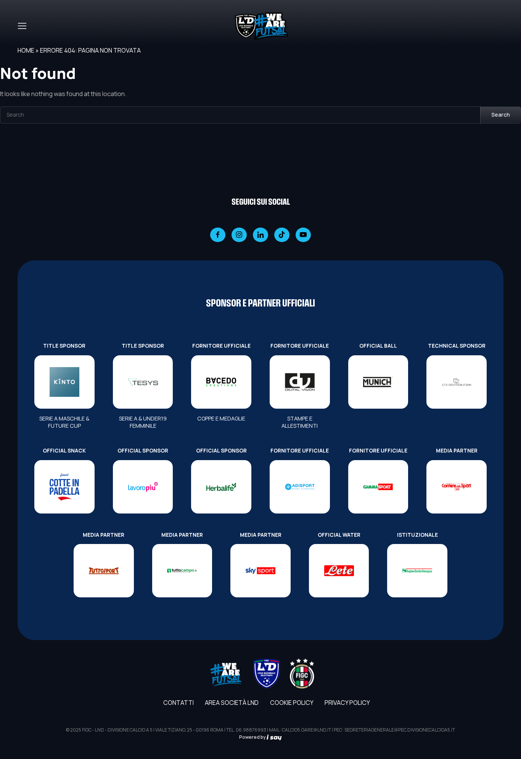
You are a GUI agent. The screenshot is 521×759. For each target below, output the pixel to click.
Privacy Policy (347, 702)
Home (26, 50)
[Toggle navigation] (21, 26)
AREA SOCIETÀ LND (232, 702)
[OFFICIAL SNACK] (64, 486)
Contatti (178, 702)
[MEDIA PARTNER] (456, 486)
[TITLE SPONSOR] (64, 382)
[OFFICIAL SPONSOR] (143, 486)
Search (500, 114)
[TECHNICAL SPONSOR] (456, 382)
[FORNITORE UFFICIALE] (221, 382)
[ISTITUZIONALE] (417, 570)
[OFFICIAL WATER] (339, 570)
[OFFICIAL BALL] (378, 382)
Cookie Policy (292, 702)
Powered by (253, 737)
